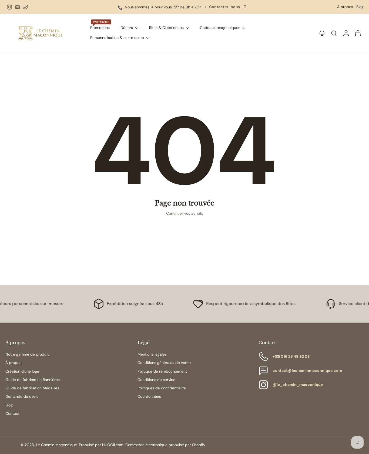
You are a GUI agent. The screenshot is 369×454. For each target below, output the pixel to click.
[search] (334, 33)
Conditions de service (156, 379)
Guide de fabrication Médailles (32, 388)
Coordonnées (149, 396)
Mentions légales (152, 354)
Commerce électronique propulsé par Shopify (165, 444)
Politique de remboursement (162, 371)
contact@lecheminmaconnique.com (307, 370)
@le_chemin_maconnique (298, 384)
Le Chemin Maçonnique (56, 444)
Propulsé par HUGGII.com (101, 444)
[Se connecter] (346, 33)
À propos (345, 6)
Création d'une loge (22, 371)
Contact (12, 413)
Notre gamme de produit (27, 354)
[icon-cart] (358, 33)
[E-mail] (18, 7)
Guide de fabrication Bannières (32, 379)
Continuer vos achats (184, 213)
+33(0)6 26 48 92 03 (291, 356)
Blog (360, 6)
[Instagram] (9, 7)
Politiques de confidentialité (161, 388)
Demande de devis (21, 396)
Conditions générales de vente (164, 362)
